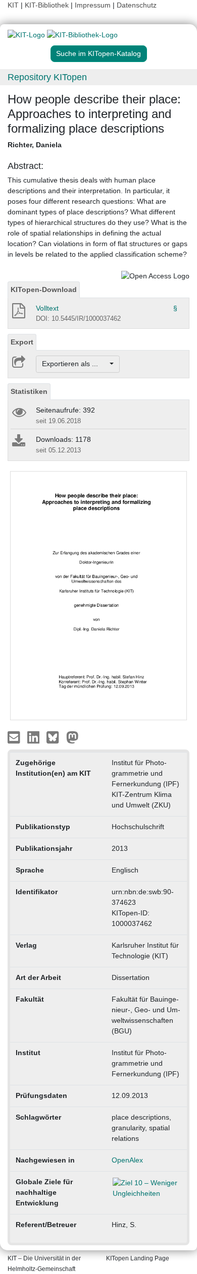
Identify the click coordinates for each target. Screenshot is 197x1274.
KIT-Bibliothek (48, 5)
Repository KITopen (47, 77)
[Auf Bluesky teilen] (55, 736)
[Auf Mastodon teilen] (72, 736)
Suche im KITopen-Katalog (98, 53)
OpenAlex (127, 1160)
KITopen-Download (44, 289)
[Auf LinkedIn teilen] (34, 736)
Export (22, 342)
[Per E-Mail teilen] (15, 736)
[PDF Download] (18, 314)
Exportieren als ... (75, 364)
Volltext (47, 308)
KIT (13, 5)
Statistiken (29, 391)
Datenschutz (137, 5)
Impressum (93, 5)
